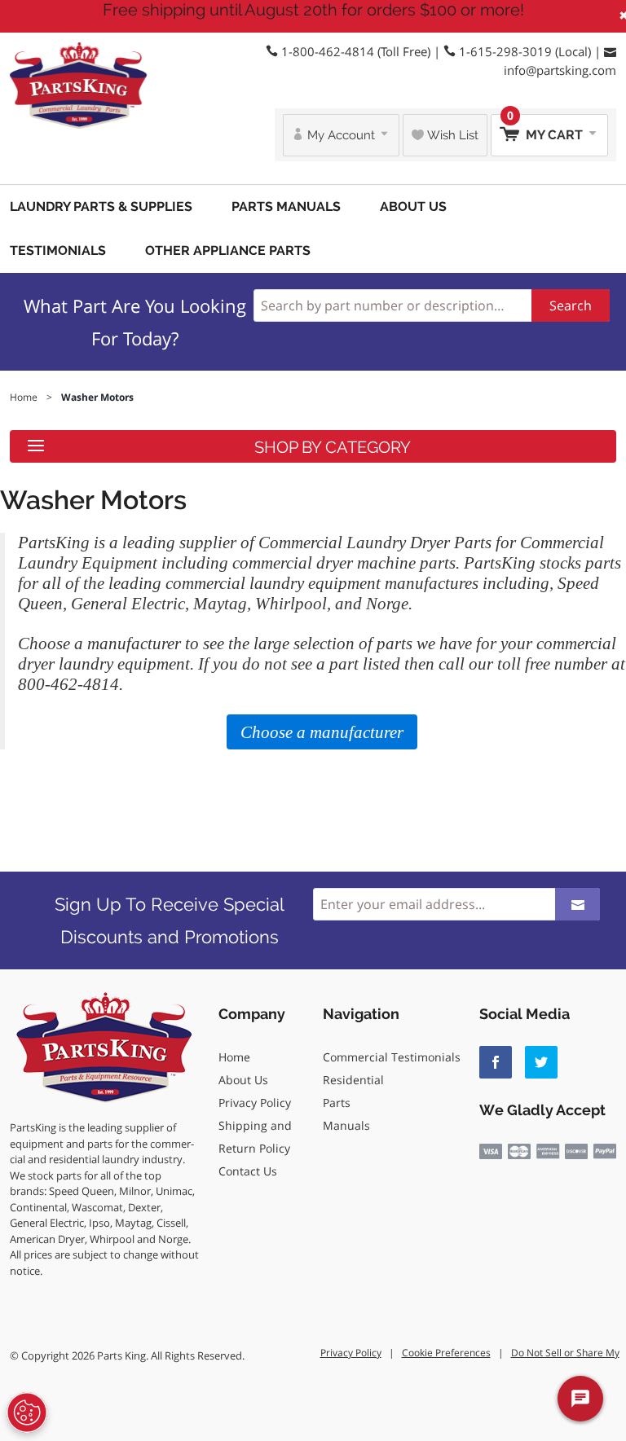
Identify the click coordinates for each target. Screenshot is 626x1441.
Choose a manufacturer (99, 643)
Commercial (355, 1057)
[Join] (577, 904)
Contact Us (247, 1171)
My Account (341, 135)
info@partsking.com (560, 70)
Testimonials (58, 250)
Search (570, 305)
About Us (413, 206)
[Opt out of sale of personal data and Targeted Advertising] (27, 1412)
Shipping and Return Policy (255, 1137)
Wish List (451, 135)
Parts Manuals (286, 206)
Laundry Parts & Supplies (101, 206)
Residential (353, 1079)
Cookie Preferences (446, 1353)
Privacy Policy (254, 1102)
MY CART (546, 128)
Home (234, 1057)
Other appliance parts (228, 250)
